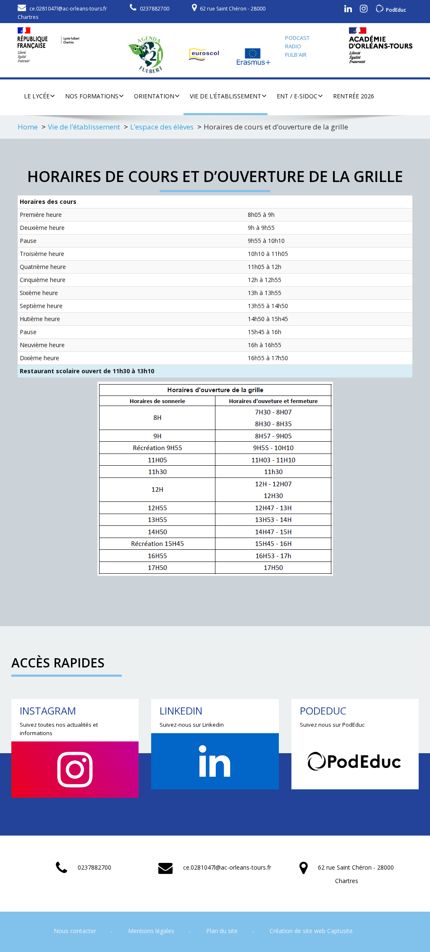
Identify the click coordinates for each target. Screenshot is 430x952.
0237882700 (154, 8)
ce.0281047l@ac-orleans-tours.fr (68, 8)
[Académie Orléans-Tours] (380, 45)
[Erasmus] (254, 54)
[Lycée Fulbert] (48, 42)
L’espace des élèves (162, 127)
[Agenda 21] (150, 54)
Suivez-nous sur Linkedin (192, 724)
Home (28, 127)
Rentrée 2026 (353, 96)
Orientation (154, 96)
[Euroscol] (205, 54)
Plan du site (222, 931)
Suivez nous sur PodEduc (332, 724)
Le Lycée (37, 96)
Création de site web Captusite (311, 931)
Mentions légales (151, 931)
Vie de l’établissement (225, 96)
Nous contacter (75, 931)
